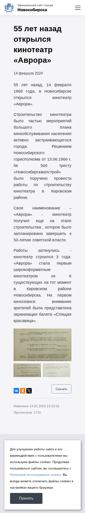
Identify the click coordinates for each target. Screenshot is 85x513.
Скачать (61, 389)
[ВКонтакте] (16, 390)
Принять (26, 498)
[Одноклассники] (22, 390)
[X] (29, 390)
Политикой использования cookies (35, 475)
